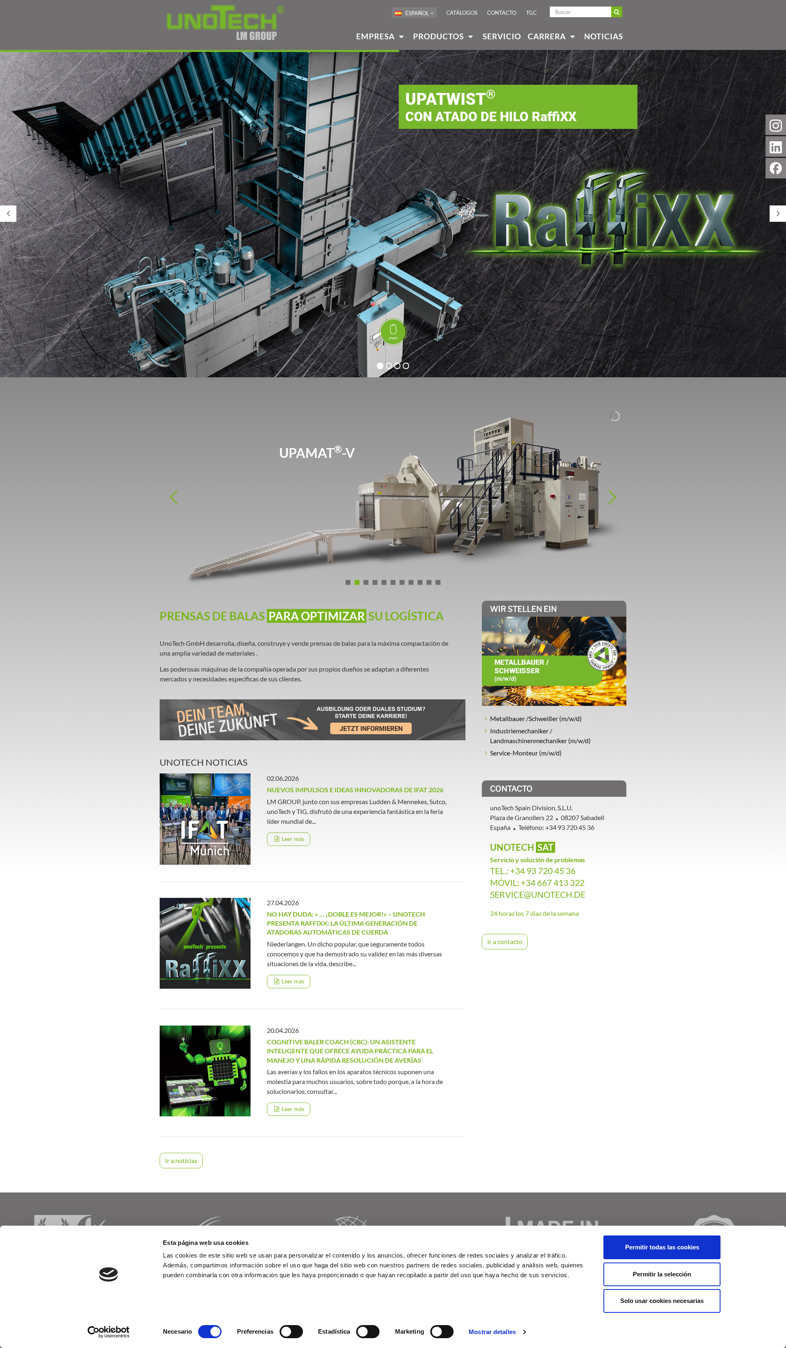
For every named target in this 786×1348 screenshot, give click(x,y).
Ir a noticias (181, 1160)
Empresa (376, 36)
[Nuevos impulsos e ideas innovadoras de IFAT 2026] (205, 818)
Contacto (501, 12)
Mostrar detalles (492, 1331)
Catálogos (461, 12)
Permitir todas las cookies (662, 1247)
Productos (439, 36)
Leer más (292, 839)
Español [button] (417, 13)
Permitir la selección (662, 1274)
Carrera (548, 36)
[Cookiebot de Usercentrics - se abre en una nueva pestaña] (109, 1332)
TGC (531, 12)
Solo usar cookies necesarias (662, 1300)
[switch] (291, 1331)
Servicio (502, 36)
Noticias (603, 36)
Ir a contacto (504, 941)
